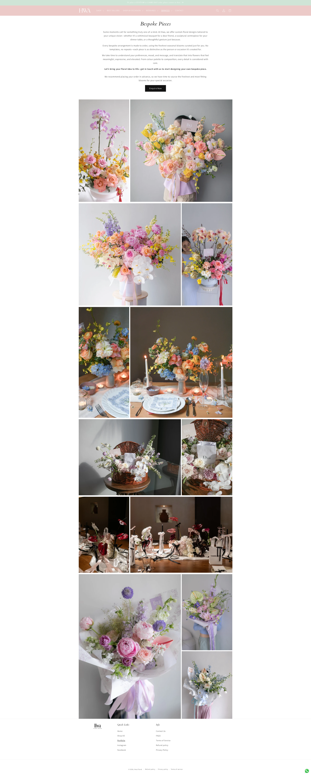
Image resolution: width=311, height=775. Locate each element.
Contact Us (161, 731)
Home (120, 731)
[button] (100, 11)
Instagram (121, 745)
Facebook (121, 750)
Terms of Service (163, 740)
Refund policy (162, 745)
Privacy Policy (162, 750)
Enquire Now (155, 88)
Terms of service (177, 769)
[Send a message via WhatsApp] (307, 771)
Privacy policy (163, 769)
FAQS (158, 736)
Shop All (121, 736)
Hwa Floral (138, 769)
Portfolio (121, 740)
